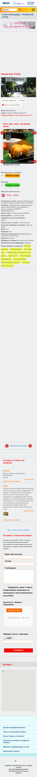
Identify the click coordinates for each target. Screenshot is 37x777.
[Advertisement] (18, 53)
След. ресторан (21, 446)
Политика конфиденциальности (18, 769)
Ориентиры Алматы (11, 751)
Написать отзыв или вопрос (12, 105)
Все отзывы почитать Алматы (19, 530)
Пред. (12, 446)
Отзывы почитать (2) (10, 100)
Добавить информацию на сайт (16, 747)
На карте (22, 100)
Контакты (18, 773)
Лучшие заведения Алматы (14, 727)
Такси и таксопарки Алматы (14, 732)
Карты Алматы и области (13, 736)
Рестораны (15, 14)
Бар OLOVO (13, 256)
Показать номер (12, 175)
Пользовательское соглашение (18, 771)
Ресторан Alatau (16, 249)
